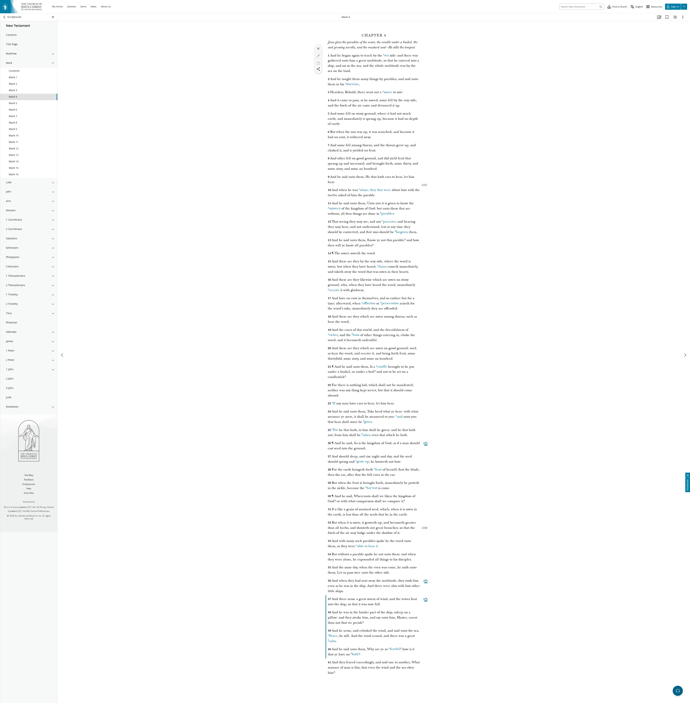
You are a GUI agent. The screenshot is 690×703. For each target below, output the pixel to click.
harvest (372, 488)
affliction (369, 303)
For (335, 430)
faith (355, 654)
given (368, 422)
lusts (356, 335)
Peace (333, 636)
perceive (389, 221)
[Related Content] (674, 17)
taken (367, 435)
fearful (395, 649)
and (399, 416)
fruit (378, 469)
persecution (390, 303)
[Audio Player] (678, 691)
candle (382, 366)
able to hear (367, 546)
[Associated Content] (425, 444)
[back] (4, 17)
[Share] (318, 69)
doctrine (352, 84)
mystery (335, 208)
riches (333, 335)
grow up (363, 461)
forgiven (402, 232)
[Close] (318, 48)
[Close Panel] (53, 17)
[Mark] (318, 56)
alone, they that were (375, 190)
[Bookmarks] (667, 17)
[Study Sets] (659, 17)
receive (334, 290)
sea (386, 55)
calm (332, 641)
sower (388, 92)
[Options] (682, 17)
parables (387, 213)
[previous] (62, 355)
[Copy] (318, 63)
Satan (382, 266)
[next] (685, 355)
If (334, 403)
